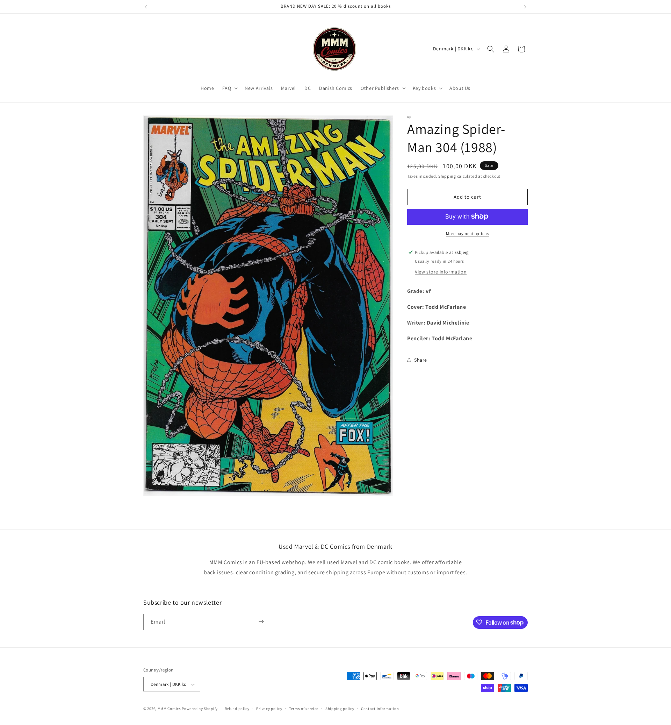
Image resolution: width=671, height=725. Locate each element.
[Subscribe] (261, 621)
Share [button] (420, 360)
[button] (229, 88)
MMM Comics (169, 708)
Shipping (447, 176)
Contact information (380, 708)
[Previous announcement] (145, 6)
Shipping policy (339, 708)
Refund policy (237, 708)
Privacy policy (269, 708)
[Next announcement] (525, 6)
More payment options (467, 233)
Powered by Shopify (200, 708)
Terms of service (303, 708)
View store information (441, 272)
